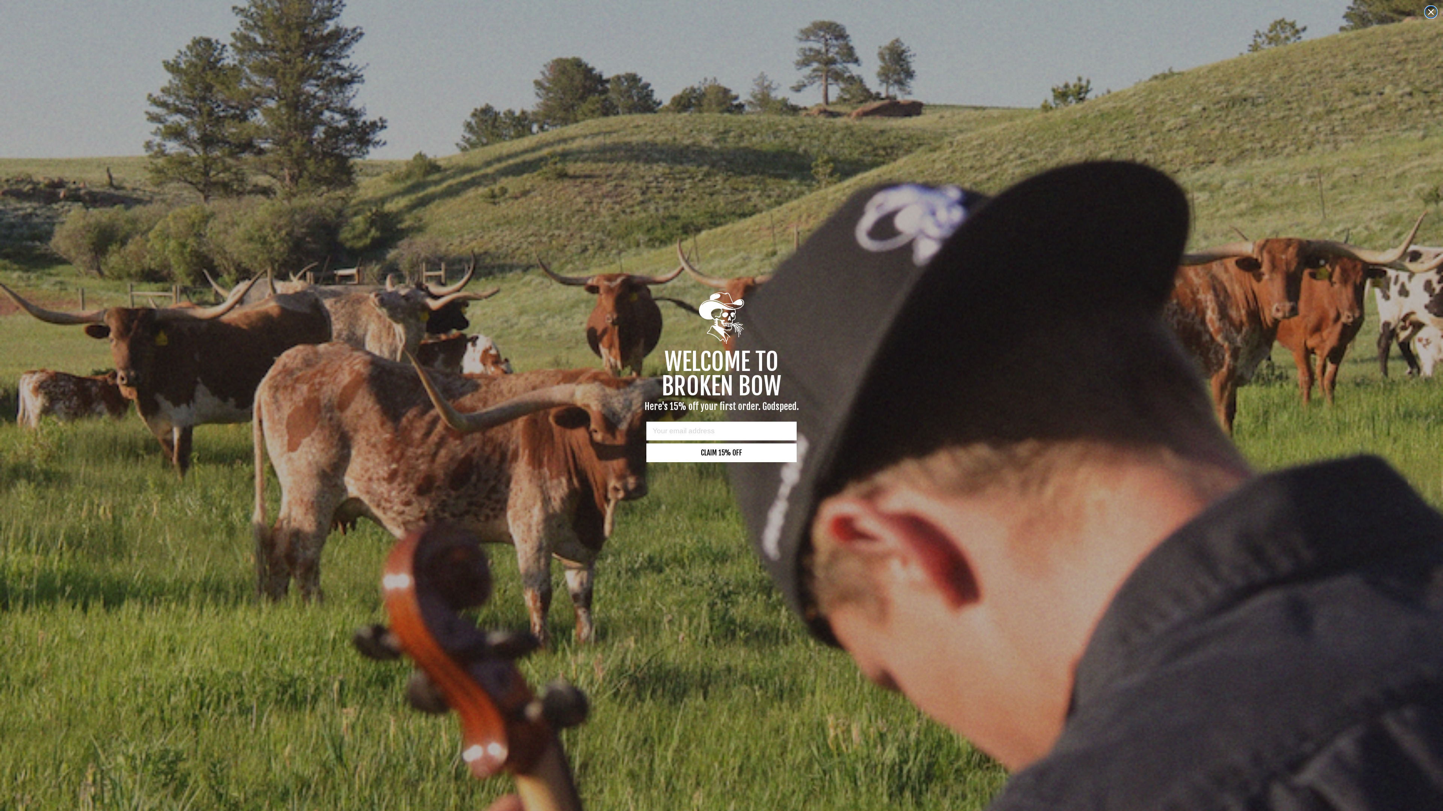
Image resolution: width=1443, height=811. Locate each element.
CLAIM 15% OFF (721, 452)
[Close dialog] (1431, 12)
